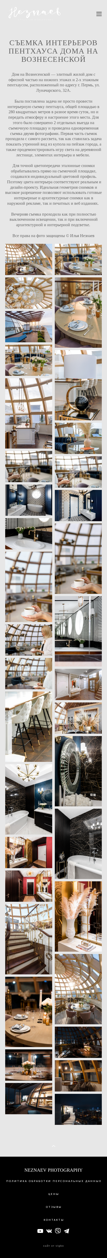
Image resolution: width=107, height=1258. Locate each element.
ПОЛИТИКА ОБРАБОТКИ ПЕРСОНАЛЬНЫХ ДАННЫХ (54, 1181)
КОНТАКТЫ (54, 1220)
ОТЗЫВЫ (54, 1207)
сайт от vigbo (53, 1246)
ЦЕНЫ (53, 1194)
